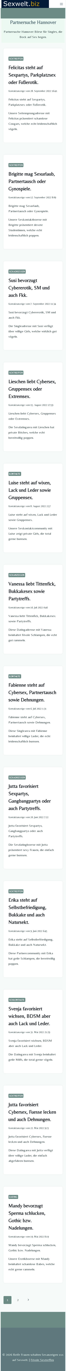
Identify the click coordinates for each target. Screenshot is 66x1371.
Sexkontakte (17, 1000)
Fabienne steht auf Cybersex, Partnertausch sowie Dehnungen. (32, 692)
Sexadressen (17, 271)
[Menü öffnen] (61, 4)
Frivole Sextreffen (42, 1360)
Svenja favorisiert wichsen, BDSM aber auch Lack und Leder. (29, 1016)
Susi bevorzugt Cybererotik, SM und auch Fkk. (29, 287)
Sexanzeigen (16, 575)
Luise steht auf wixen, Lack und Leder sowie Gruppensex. (29, 490)
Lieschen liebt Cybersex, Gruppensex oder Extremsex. (32, 389)
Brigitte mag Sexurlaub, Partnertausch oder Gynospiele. (31, 181)
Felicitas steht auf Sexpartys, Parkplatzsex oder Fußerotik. (32, 75)
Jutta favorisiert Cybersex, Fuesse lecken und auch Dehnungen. (32, 1112)
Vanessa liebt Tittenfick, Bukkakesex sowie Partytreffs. (32, 591)
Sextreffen (16, 58)
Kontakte (14, 474)
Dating (13, 1197)
